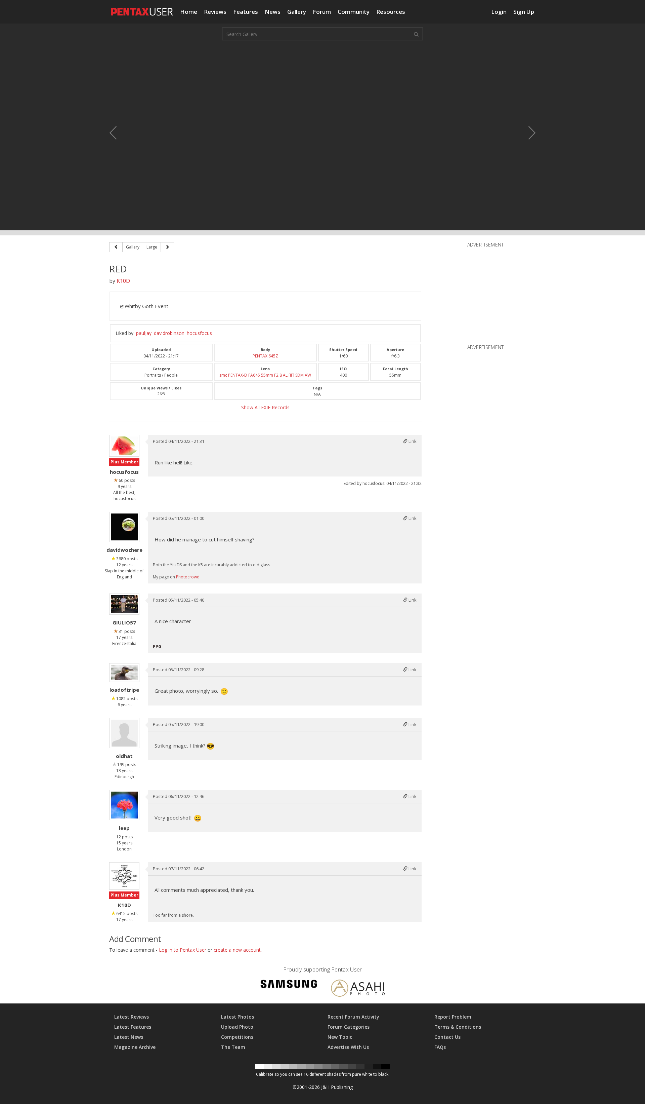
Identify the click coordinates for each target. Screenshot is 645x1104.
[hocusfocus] (124, 446)
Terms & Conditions (457, 1027)
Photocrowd (188, 577)
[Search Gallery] (416, 34)
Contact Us (447, 1037)
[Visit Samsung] (289, 985)
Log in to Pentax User (182, 950)
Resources (390, 11)
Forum (322, 11)
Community (354, 11)
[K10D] (124, 876)
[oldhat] (124, 733)
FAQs (440, 1047)
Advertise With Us (348, 1047)
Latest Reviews (131, 1017)
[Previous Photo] (117, 133)
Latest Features (132, 1027)
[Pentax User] (142, 8)
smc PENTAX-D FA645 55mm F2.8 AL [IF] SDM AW (265, 375)
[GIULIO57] (124, 604)
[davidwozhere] (124, 527)
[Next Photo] (527, 133)
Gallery (296, 11)
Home (188, 11)
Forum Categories (349, 1027)
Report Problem (452, 1017)
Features (245, 11)
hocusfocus (199, 333)
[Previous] (116, 247)
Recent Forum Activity (353, 1017)
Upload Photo (237, 1027)
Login (499, 11)
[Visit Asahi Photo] (357, 989)
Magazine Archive (135, 1047)
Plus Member (124, 462)
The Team (233, 1047)
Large (151, 247)
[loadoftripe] (124, 672)
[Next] (167, 247)
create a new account (237, 950)
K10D (123, 280)
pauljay (144, 333)
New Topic (340, 1037)
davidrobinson (169, 333)
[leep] (124, 805)
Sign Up (523, 11)
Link (412, 441)
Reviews (215, 11)
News (273, 11)
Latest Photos (237, 1017)
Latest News (128, 1037)
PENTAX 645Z (265, 356)
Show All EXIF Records (265, 407)
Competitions (237, 1037)
